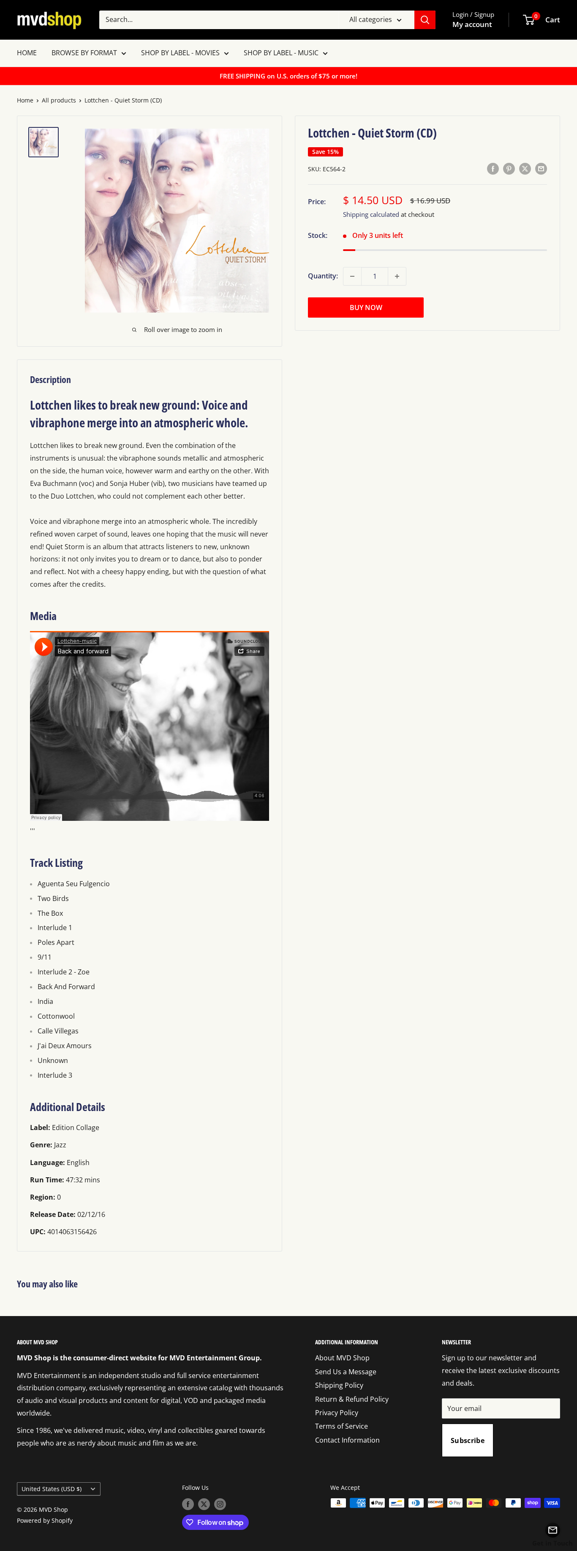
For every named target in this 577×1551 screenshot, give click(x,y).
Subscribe (467, 1440)
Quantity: (323, 276)
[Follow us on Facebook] (188, 1504)
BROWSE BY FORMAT (84, 52)
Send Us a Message (345, 1371)
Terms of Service (341, 1426)
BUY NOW (366, 307)
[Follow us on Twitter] (204, 1504)
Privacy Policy (336, 1412)
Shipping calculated (371, 214)
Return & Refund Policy (352, 1399)
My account (472, 24)
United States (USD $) (52, 1489)
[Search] (424, 20)
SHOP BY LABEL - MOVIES (180, 52)
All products (59, 100)
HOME (27, 52)
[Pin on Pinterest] (509, 168)
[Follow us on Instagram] (220, 1504)
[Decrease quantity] (352, 276)
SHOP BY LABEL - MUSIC (281, 52)
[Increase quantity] (397, 276)
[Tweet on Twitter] (525, 168)
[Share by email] (541, 168)
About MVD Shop (342, 1357)
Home (25, 100)
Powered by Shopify (45, 1520)
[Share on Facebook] (493, 168)
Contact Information (347, 1440)
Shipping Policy (339, 1385)
